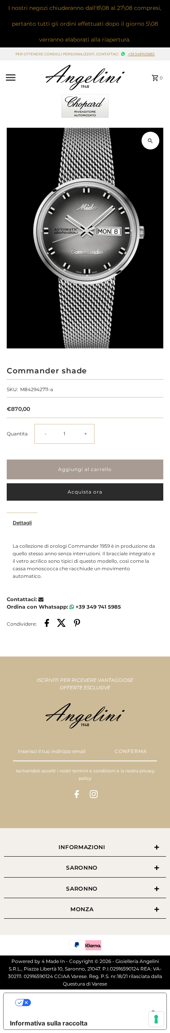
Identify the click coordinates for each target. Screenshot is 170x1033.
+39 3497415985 (141, 54)
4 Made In (53, 961)
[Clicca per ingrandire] (150, 140)
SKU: (12, 389)
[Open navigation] (23, 77)
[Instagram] (94, 795)
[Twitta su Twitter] (61, 624)
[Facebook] (77, 795)
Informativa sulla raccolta (48, 1023)
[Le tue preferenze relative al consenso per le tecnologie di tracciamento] (156, 1019)
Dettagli (22, 523)
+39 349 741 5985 (97, 607)
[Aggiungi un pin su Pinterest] (77, 624)
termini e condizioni (93, 771)
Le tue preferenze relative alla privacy (92, 1002)
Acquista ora (85, 492)
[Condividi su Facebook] (47, 624)
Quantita (17, 434)
